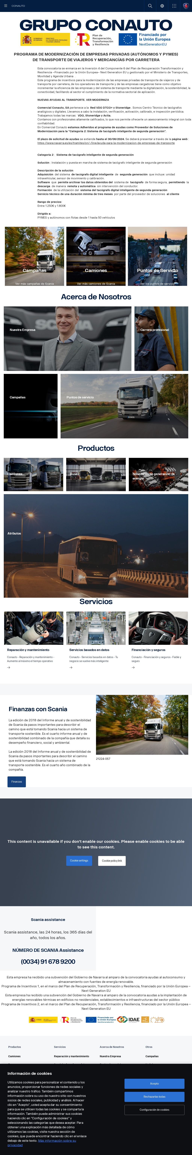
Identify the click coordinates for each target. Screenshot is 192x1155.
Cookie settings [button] (79, 860)
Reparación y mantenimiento (71, 1056)
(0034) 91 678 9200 (48, 962)
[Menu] (6, 6)
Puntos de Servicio (157, 270)
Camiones (96, 270)
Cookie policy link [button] (112, 860)
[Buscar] (150, 6)
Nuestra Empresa (110, 1056)
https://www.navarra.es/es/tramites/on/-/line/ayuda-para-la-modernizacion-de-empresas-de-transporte (106, 143)
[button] (174, 6)
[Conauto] (186, 6)
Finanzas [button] (16, 781)
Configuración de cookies (154, 1109)
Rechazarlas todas (154, 1096)
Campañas (34, 270)
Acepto (154, 1083)
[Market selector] (162, 6)
